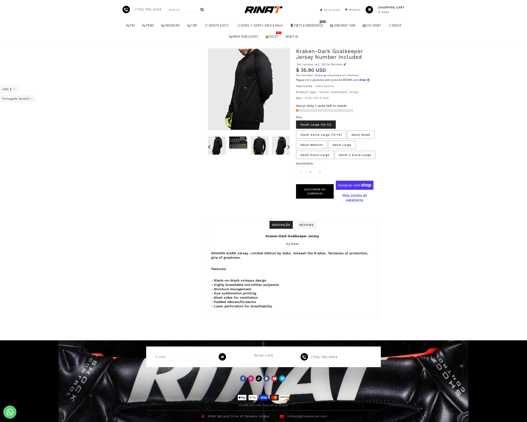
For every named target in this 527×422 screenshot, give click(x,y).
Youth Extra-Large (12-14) (321, 134)
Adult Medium (311, 144)
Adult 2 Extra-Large (355, 155)
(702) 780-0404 (324, 357)
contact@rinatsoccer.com (307, 416)
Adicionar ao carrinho (314, 191)
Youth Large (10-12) (315, 124)
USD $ (7, 89)
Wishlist (355, 9)
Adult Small (360, 134)
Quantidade (304, 163)
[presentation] (209, 146)
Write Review (332, 64)
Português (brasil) (15, 98)
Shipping (320, 75)
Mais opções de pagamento (354, 197)
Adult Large (341, 144)
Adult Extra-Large (314, 155)
